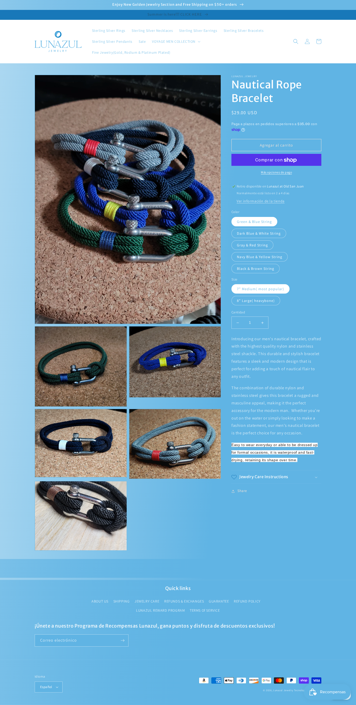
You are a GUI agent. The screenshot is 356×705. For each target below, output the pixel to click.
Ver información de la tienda (261, 201)
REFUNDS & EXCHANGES (184, 601)
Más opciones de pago (276, 172)
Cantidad (238, 312)
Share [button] (242, 491)
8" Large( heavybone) (256, 301)
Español (46, 687)
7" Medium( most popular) (260, 289)
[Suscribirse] (122, 640)
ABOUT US (99, 601)
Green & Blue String (254, 221)
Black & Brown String (255, 268)
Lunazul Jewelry (283, 690)
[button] (175, 41)
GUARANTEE (219, 601)
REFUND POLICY (247, 601)
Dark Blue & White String (259, 233)
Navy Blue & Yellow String (259, 256)
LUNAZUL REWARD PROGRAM (160, 610)
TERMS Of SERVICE (205, 610)
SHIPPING (121, 601)
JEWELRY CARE (146, 601)
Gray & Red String (252, 245)
